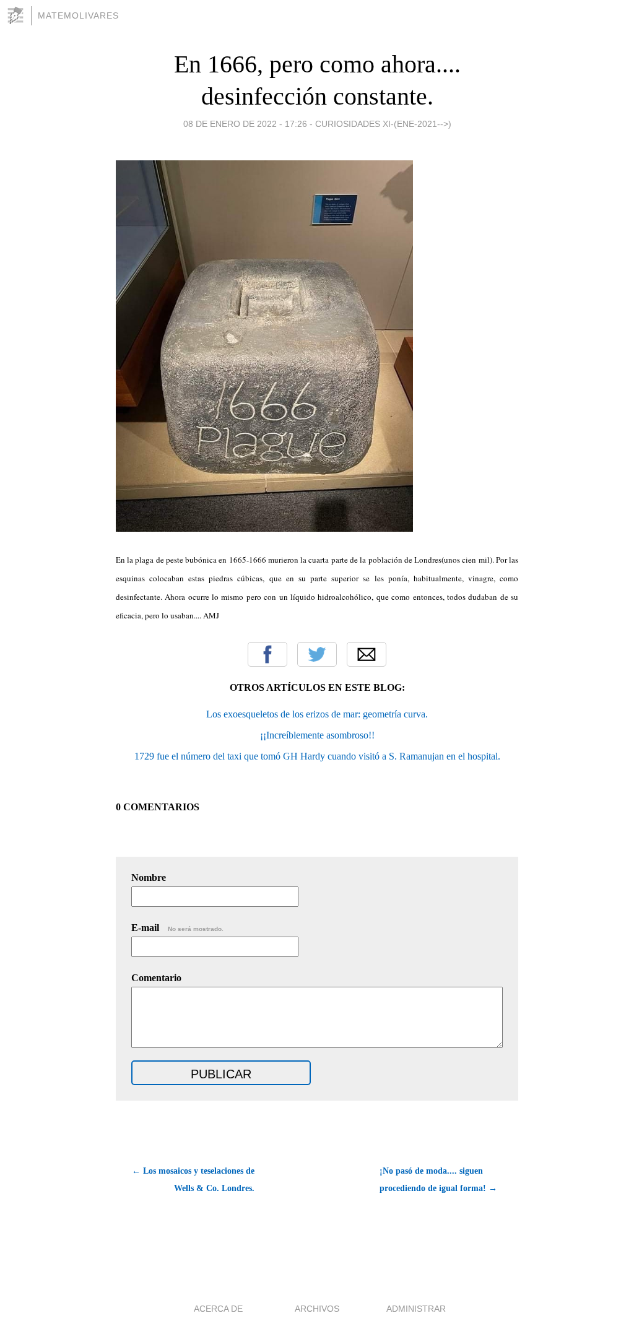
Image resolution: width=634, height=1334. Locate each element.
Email (366, 654)
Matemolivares (78, 15)
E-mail (177, 927)
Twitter (317, 654)
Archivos (317, 1309)
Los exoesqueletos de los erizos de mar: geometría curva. (317, 714)
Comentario (156, 977)
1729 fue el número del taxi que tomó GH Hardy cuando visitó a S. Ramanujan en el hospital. (317, 756)
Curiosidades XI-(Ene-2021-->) (383, 124)
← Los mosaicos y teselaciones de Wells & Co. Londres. (193, 1179)
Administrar (416, 1309)
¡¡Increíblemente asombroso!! (317, 735)
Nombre (148, 877)
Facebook (267, 654)
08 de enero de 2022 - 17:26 (245, 124)
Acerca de (218, 1309)
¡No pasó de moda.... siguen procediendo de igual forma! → (438, 1179)
